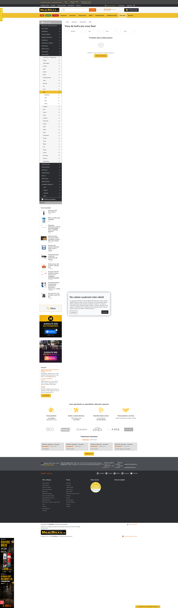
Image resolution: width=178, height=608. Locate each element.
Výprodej (45, 193)
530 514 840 (110, 9)
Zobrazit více (89, 454)
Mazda (44, 72)
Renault (45, 83)
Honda (44, 152)
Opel (44, 132)
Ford (44, 89)
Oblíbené (78, 5)
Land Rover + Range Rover (50, 57)
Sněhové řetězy (45, 167)
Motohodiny (45, 31)
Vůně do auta (45, 178)
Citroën (45, 66)
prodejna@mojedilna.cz (95, 464)
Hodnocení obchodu (89, 436)
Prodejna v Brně (45, 5)
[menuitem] (42, 15)
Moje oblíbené (45, 483)
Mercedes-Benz (47, 77)
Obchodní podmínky (47, 493)
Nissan (44, 150)
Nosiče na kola (45, 49)
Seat (44, 92)
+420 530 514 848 (84, 464)
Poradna (68, 496)
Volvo (44, 115)
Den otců (43, 386)
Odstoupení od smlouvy (48, 498)
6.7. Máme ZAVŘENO (46, 378)
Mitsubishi (45, 121)
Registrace (129, 5)
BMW (44, 75)
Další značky (129, 429)
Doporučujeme (46, 508)
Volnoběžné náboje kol (47, 184)
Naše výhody (69, 489)
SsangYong (46, 135)
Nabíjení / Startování (47, 37)
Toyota (44, 60)
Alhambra (46, 95)
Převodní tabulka (70, 502)
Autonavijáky (45, 51)
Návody (68, 506)
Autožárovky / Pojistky (47, 43)
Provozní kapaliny (46, 34)
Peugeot (45, 106)
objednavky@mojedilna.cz (95, 463)
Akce (44, 187)
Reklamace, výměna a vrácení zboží (51, 502)
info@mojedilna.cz (107, 10)
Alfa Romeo (46, 161)
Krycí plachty (45, 28)
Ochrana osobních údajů (48, 496)
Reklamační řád (46, 500)
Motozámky (44, 170)
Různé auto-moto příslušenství (49, 25)
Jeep (44, 109)
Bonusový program (111, 5)
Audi (44, 69)
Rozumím (104, 312)
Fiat (44, 147)
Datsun (45, 138)
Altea (45, 103)
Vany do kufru (45, 54)
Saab (44, 126)
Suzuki (44, 112)
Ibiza (45, 101)
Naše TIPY (42, 202)
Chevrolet (45, 155)
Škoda (44, 144)
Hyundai (45, 118)
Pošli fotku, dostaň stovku (72, 493)
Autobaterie (45, 40)
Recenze (68, 504)
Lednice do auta (46, 164)
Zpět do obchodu (101, 56)
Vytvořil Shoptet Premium (130, 536)
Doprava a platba (61, 5)
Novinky (45, 190)
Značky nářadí (69, 487)
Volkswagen (46, 63)
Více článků (46, 395)
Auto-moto (47, 23)
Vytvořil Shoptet (133, 524)
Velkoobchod (71, 5)
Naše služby (69, 491)
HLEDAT (92, 10)
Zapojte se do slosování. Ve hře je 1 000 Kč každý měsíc (50, 370)
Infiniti (44, 129)
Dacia (44, 80)
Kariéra (68, 498)
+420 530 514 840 (84, 463)
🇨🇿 (134, 5)
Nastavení (73, 312)
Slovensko (44, 491)
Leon (45, 98)
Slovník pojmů (69, 500)
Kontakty (53, 5)
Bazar (44, 196)
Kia (44, 86)
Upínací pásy (45, 46)
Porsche (45, 158)
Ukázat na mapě (50, 465)
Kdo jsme (68, 485)
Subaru (45, 124)
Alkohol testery (46, 181)
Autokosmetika (45, 173)
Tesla (44, 141)
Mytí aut (44, 176)
